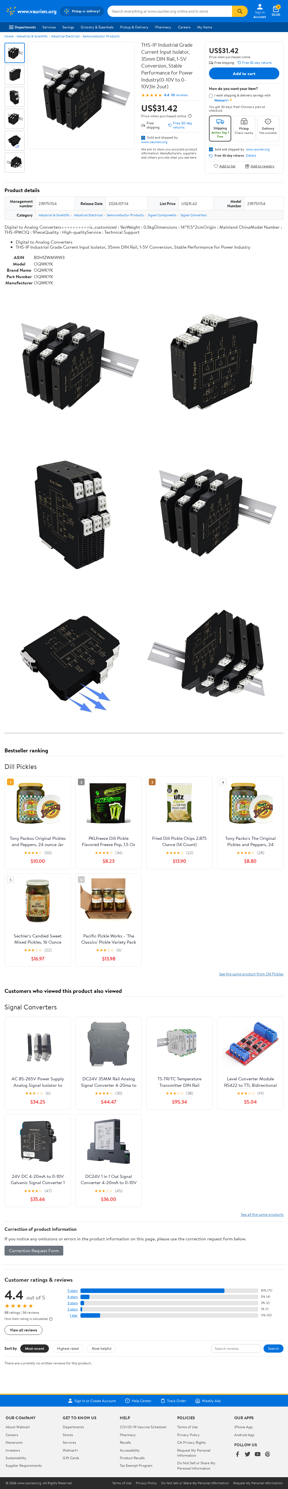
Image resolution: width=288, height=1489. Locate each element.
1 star (74, 1315)
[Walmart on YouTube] (258, 1454)
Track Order (176, 1400)
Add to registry (262, 166)
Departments (25, 27)
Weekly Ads (211, 1400)
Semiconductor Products (101, 36)
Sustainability (16, 1457)
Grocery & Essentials (97, 27)
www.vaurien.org (154, 141)
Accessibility (130, 1450)
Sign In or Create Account (95, 1400)
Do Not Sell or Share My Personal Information (196, 1465)
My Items (204, 27)
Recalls (125, 1442)
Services (49, 27)
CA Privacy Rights (191, 1442)
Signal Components (162, 215)
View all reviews (23, 1330)
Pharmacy (163, 27)
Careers (184, 27)
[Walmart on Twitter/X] (247, 1454)
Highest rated (68, 1348)
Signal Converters (194, 215)
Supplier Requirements (24, 1465)
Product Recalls (132, 1457)
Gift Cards (71, 1457)
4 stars (72, 1297)
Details (251, 156)
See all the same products (262, 1214)
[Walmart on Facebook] (237, 1454)
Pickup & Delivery (134, 27)
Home (9, 36)
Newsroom (14, 1442)
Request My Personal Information (193, 1453)
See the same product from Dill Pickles (251, 974)
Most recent (34, 1348)
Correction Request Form (34, 1250)
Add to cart (244, 73)
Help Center (141, 1400)
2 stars (73, 1309)
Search (273, 1348)
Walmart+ (70, 1450)
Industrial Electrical (65, 36)
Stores (68, 1434)
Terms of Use (187, 1426)
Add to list (227, 166)
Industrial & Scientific (32, 36)
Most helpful (101, 1348)
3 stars (73, 1303)
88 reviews (179, 95)
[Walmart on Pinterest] (268, 1454)
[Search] (240, 11)
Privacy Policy (188, 1434)
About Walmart (18, 1426)
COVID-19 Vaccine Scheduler (143, 1426)
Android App (244, 1434)
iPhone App (243, 1426)
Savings (68, 27)
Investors (13, 1450)
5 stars (73, 1290)
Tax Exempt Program (136, 1465)
